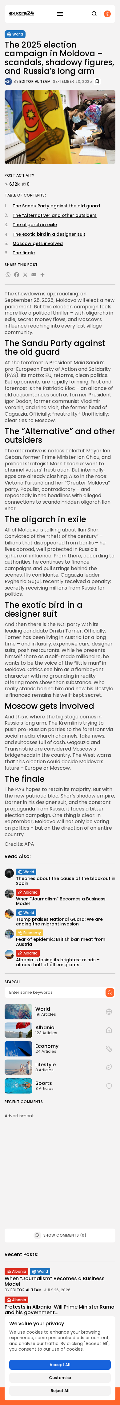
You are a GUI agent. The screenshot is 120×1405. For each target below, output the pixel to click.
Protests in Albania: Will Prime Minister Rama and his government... (59, 1309)
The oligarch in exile (35, 225)
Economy (32, 932)
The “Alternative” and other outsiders (55, 215)
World (17, 34)
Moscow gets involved (38, 243)
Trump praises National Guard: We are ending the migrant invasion (59, 921)
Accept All (60, 1365)
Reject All (60, 1391)
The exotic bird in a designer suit (49, 234)
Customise (60, 1378)
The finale (24, 253)
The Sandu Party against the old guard (56, 206)
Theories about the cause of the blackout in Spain (65, 880)
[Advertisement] (60, 1162)
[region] (60, 1358)
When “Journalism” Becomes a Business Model (61, 901)
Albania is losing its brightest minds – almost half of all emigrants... (58, 962)
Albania (30, 892)
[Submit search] (110, 992)
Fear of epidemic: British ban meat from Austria (60, 941)
